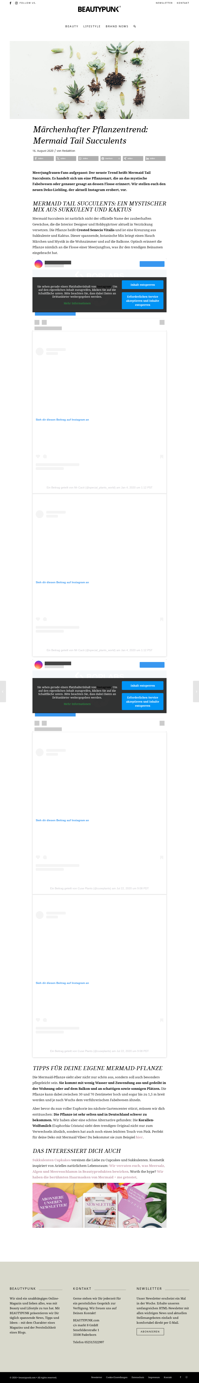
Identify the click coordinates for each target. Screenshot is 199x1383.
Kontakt (183, 2)
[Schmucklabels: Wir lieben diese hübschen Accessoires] (3, 691)
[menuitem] (164, 3)
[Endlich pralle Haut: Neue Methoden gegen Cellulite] (196, 691)
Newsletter (164, 2)
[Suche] (133, 26)
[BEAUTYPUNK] (99, 13)
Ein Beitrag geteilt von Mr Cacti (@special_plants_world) (81, 487)
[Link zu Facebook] (11, 3)
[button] (43, 158)
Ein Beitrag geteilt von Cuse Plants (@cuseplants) (80, 888)
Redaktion (68, 151)
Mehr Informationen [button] (77, 303)
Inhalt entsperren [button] (143, 285)
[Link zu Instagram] (17, 3)
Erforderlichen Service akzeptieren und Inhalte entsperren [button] (142, 301)
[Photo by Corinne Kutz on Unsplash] (99, 80)
